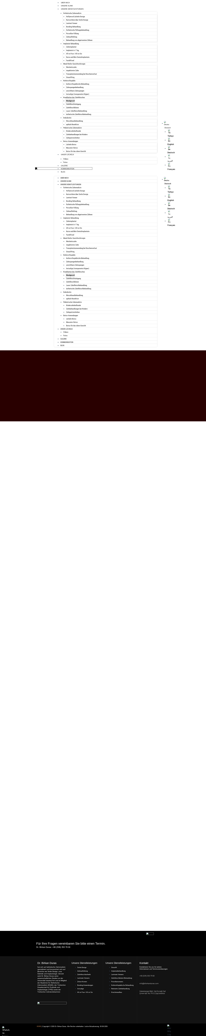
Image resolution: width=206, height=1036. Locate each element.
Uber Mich (65, 3)
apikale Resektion (72, 124)
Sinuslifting (70, 77)
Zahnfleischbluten (72, 108)
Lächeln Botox (71, 144)
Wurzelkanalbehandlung (74, 121)
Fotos (65, 162)
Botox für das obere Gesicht (76, 151)
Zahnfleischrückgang (73, 104)
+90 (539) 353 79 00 (146, 976)
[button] (163, 175)
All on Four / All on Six (74, 54)
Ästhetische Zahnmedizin (72, 13)
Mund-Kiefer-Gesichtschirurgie (74, 64)
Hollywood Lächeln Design (75, 17)
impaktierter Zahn (72, 70)
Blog (63, 172)
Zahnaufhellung (71, 37)
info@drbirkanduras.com (149, 983)
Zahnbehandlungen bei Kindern (77, 134)
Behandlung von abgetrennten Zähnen (79, 40)
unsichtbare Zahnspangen (75, 91)
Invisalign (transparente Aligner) (77, 94)
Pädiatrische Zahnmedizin (72, 128)
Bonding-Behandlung (73, 27)
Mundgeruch (70, 101)
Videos (65, 159)
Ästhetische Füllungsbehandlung (77, 30)
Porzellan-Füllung (72, 33)
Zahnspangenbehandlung (74, 87)
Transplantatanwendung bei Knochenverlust (81, 74)
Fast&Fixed (70, 60)
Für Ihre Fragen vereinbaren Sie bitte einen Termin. (70, 943)
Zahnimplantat (71, 47)
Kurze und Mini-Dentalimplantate (77, 57)
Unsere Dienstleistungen (72, 9)
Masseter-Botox (72, 148)
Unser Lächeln (67, 154)
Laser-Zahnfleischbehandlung (76, 111)
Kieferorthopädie (69, 81)
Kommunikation (67, 169)
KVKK (39, 1026)
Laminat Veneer (71, 23)
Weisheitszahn (71, 67)
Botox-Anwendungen (70, 141)
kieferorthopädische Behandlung (77, 84)
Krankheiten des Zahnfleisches (74, 97)
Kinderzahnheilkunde (73, 131)
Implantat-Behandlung (71, 44)
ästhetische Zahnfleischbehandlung (78, 114)
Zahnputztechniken (73, 138)
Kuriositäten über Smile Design (77, 20)
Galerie (64, 166)
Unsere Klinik (67, 6)
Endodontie (67, 118)
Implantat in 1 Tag (72, 50)
